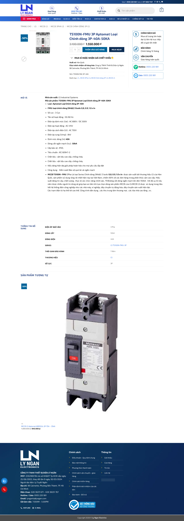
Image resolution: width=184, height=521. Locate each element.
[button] (161, 10)
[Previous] (21, 438)
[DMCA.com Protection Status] (108, 479)
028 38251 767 (52, 492)
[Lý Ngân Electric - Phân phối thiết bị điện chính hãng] (28, 10)
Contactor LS (100, 19)
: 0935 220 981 (147, 75)
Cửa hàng (108, 463)
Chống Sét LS (138, 19)
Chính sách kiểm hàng (80, 481)
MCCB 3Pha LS (57, 26)
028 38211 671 (37, 492)
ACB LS (112, 19)
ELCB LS (66, 19)
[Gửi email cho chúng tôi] (157, 2)
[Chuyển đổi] (71, 58)
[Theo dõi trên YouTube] (162, 2)
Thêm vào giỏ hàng (95, 49)
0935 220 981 (132, 2)
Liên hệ (107, 473)
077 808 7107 (148, 2)
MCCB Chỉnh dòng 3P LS (78, 26)
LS (35, 26)
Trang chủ (26, 26)
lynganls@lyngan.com (36, 498)
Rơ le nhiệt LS (123, 19)
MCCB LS (57, 19)
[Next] (30, 57)
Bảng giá (45, 19)
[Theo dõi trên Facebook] (155, 2)
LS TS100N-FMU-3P (118, 245)
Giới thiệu (108, 458)
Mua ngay (117, 49)
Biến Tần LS (77, 19)
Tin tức (150, 19)
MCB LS (88, 19)
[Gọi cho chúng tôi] (159, 2)
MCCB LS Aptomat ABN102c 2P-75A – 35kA (38, 426)
